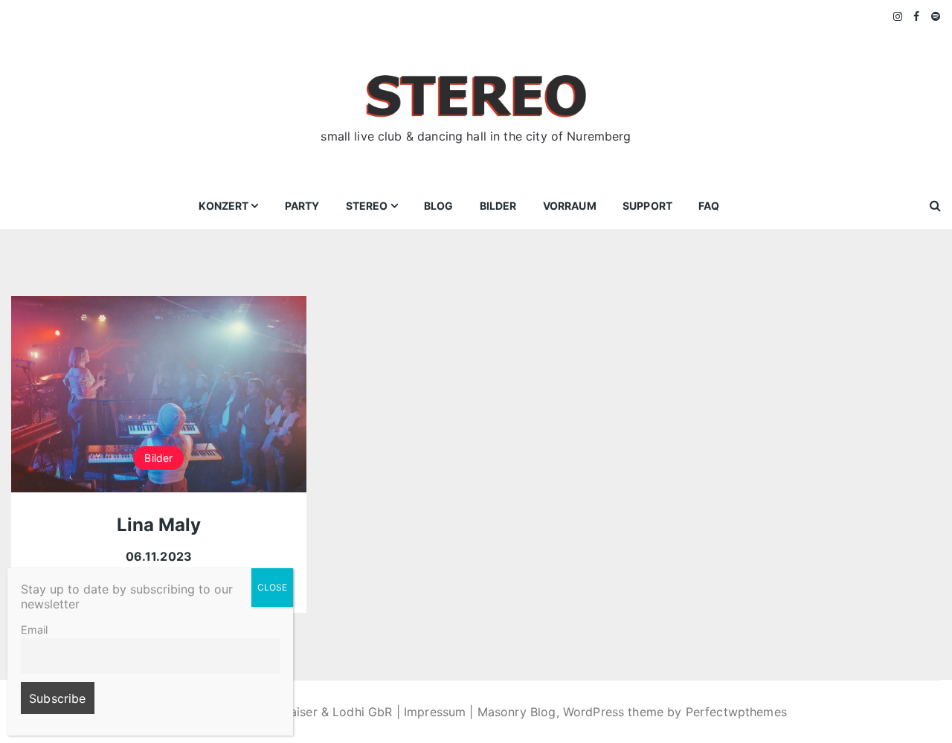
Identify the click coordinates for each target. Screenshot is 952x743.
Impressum (435, 711)
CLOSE (272, 587)
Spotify (936, 16)
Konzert (223, 205)
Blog (439, 205)
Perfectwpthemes (736, 711)
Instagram (898, 16)
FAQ (708, 205)
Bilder (498, 205)
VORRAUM (569, 205)
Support (647, 205)
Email (34, 629)
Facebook (916, 16)
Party (302, 205)
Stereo (367, 205)
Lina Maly (159, 524)
